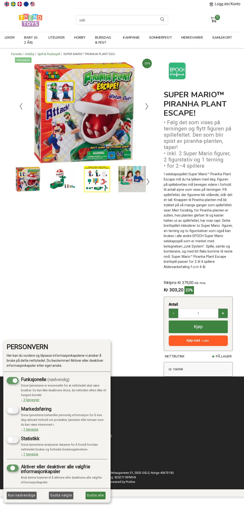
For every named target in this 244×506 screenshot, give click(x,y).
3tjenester (30, 400)
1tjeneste (29, 429)
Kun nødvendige (22, 495)
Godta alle (95, 495)
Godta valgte (61, 495)
